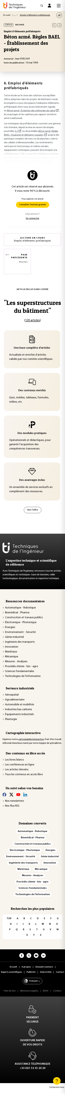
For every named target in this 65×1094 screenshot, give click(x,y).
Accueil (7, 15)
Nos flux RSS (12, 806)
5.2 (16, 131)
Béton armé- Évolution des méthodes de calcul (31, 110)
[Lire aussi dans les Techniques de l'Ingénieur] (20, 131)
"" (32, 306)
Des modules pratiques (32, 433)
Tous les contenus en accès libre (24, 774)
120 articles (32, 320)
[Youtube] (18, 794)
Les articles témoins (16, 769)
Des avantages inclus (32, 480)
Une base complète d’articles (32, 348)
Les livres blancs (14, 759)
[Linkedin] (25, 794)
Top (9, 918)
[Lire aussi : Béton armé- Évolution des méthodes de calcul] (57, 110)
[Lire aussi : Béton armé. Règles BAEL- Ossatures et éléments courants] (45, 135)
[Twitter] (11, 794)
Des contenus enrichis (32, 390)
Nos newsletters (14, 801)
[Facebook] (4, 794)
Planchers (19, 258)
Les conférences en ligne (19, 764)
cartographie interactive (31, 739)
